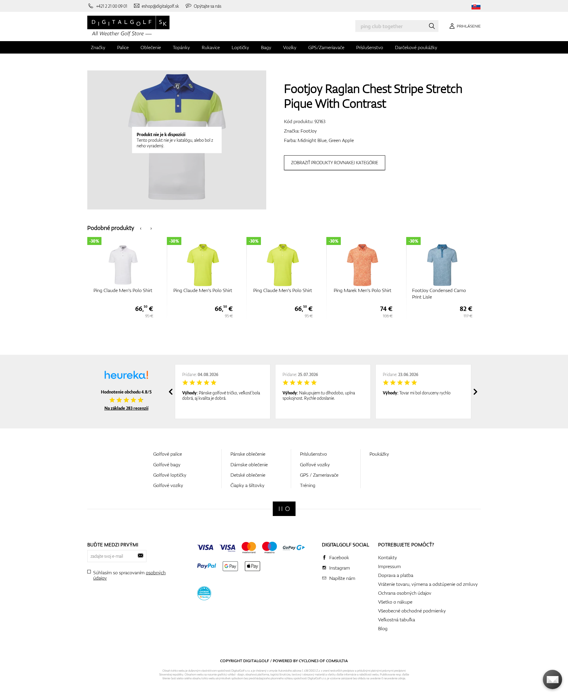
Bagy (266, 47)
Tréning (307, 485)
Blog (383, 628)
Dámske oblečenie (249, 464)
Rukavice (211, 47)
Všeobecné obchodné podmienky (412, 610)
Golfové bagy (166, 464)
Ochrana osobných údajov (404, 593)
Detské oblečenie (247, 475)
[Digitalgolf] (284, 509)
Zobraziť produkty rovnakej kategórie (334, 162)
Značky (98, 47)
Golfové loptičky (169, 475)
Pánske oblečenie (247, 454)
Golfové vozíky (168, 485)
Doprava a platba (395, 575)
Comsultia (337, 660)
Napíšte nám (342, 578)
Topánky (181, 47)
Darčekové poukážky (416, 47)
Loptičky (240, 47)
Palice (123, 47)
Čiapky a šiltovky (247, 485)
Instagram (339, 568)
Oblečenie (151, 47)
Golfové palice (167, 454)
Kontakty (387, 557)
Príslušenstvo (369, 47)
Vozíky (289, 47)
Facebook (339, 557)
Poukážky (379, 454)
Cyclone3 (309, 660)
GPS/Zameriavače (326, 47)
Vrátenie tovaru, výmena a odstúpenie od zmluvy (428, 584)
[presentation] (140, 227)
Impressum (389, 566)
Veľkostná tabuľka (396, 619)
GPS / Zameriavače (319, 475)
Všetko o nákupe (395, 602)
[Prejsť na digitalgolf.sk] (476, 6)
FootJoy (309, 131)
